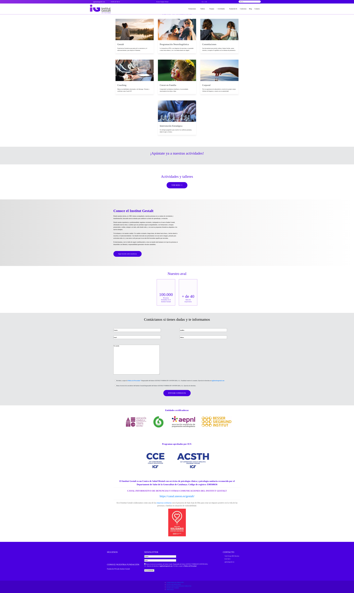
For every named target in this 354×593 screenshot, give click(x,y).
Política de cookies (172, 588)
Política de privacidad (173, 584)
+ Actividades (221, 9)
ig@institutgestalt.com (218, 380)
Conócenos (243, 9)
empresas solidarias (164, 503)
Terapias (211, 9)
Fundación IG (233, 9)
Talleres (202, 9)
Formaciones (192, 9)
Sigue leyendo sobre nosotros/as (127, 254)
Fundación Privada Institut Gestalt (118, 569)
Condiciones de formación (175, 582)
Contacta (257, 9)
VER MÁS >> (177, 185)
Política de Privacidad (190, 566)
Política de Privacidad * (134, 380)
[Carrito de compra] (263, 9)
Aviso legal (170, 589)
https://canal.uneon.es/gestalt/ (177, 496)
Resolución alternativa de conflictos (178, 586)
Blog (250, 9)
